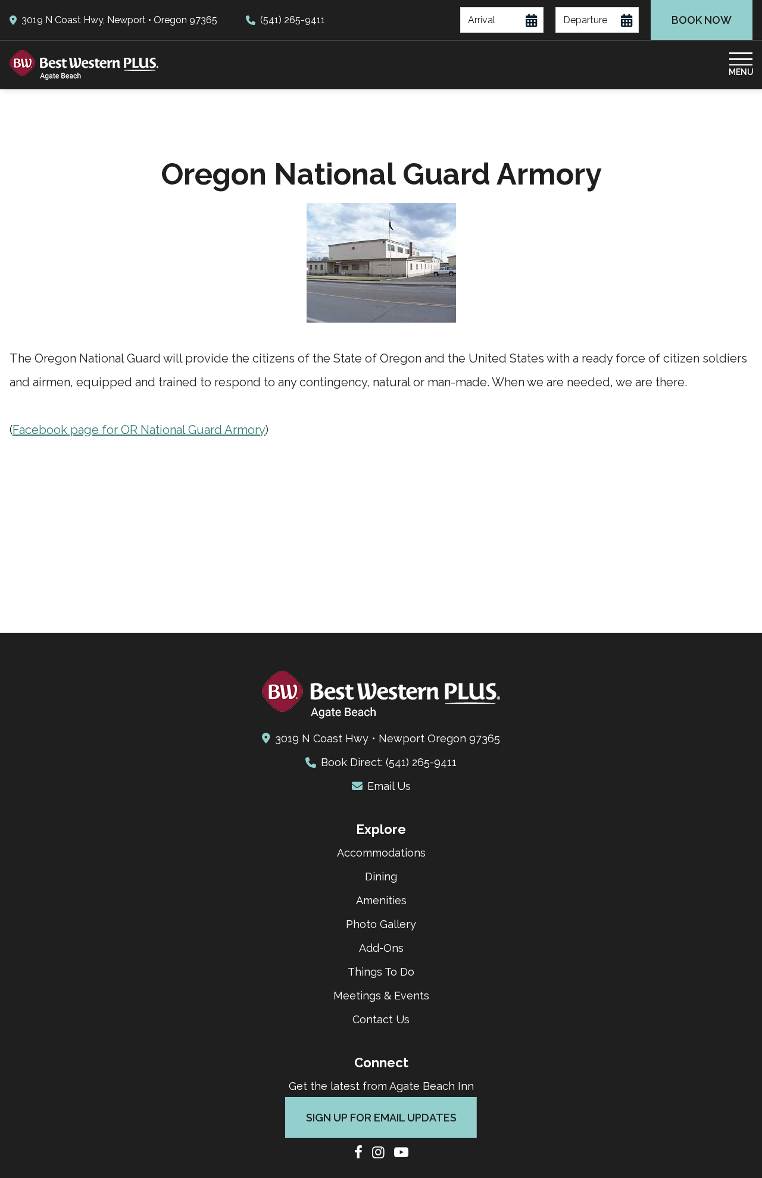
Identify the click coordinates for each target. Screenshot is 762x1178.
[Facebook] (358, 1153)
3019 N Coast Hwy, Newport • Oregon (119, 20)
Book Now (702, 20)
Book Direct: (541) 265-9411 (389, 762)
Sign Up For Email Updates (381, 1117)
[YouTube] (401, 1153)
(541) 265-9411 (292, 20)
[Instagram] (378, 1153)
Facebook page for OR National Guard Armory (139, 430)
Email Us (389, 786)
